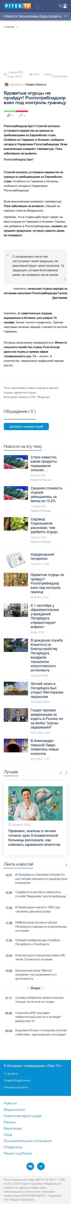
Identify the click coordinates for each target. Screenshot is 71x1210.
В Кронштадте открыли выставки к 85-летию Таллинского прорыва (40, 957)
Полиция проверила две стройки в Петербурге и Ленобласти (37, 942)
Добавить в (28, 84)
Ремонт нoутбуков (18, 1154)
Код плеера (60, 76)
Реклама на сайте (16, 1087)
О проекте (11, 1073)
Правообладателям (17, 1080)
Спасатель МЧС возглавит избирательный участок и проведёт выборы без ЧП (38, 1017)
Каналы (10, 1122)
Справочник (13, 1147)
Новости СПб (27, 397)
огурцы (8, 392)
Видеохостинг (14, 1110)
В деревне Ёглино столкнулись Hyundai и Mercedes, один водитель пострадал (41, 1032)
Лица (8, 1135)
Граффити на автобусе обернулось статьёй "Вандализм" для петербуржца (40, 894)
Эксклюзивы (28, 16)
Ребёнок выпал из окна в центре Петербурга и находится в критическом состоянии (40, 926)
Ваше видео (13, 1128)
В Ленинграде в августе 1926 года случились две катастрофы (37, 909)
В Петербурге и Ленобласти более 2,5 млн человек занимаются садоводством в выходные (41, 879)
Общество (43, 397)
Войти (65, 6)
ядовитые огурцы (25, 392)
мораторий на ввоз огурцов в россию (34, 388)
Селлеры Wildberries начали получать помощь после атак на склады (39, 999)
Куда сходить (50, 16)
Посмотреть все (20, 416)
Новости (10, 16)
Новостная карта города (22, 1116)
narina (48, 74)
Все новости (65, 864)
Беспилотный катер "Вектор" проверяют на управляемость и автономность (35, 974)
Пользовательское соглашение (28, 1141)
